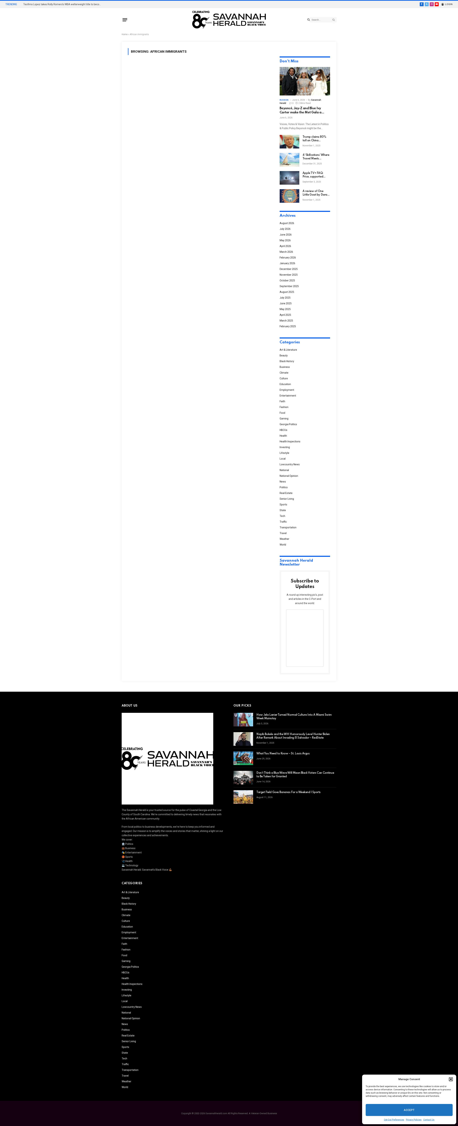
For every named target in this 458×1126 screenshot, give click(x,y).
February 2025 (288, 326)
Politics (284, 487)
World (283, 544)
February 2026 (288, 257)
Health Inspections (290, 441)
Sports (283, 504)
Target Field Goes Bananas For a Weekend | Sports (288, 792)
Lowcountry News (290, 464)
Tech (282, 516)
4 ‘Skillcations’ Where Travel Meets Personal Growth (316, 157)
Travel (283, 533)
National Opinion (289, 475)
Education (285, 384)
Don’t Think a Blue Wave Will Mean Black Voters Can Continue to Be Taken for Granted (295, 775)
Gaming (284, 418)
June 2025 (286, 303)
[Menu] (125, 20)
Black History (287, 361)
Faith (282, 401)
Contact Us (428, 1119)
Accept (409, 1110)
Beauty (284, 355)
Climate (284, 372)
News (283, 481)
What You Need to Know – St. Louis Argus (283, 753)
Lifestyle (284, 453)
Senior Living (287, 498)
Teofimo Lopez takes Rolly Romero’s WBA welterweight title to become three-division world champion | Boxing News (63, 4)
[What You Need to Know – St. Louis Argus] (243, 758)
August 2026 (287, 223)
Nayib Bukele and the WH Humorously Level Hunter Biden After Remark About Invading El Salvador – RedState (293, 736)
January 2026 (287, 263)
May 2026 (285, 240)
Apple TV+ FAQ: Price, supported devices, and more (314, 175)
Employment (287, 389)
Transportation (288, 527)
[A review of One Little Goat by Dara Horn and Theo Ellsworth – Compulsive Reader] (289, 196)
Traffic (283, 521)
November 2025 (289, 274)
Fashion (284, 100)
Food (282, 412)
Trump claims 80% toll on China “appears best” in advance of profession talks (314, 139)
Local (283, 458)
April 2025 (285, 314)
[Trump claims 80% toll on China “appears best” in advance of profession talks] (289, 141)
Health (283, 435)
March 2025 (286, 320)
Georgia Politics (288, 424)
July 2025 (285, 297)
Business (285, 367)
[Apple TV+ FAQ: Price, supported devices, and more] (289, 178)
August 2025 (287, 291)
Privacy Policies (414, 1119)
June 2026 (286, 234)
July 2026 (285, 228)
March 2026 (286, 251)
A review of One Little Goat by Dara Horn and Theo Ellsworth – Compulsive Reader (315, 193)
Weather (284, 538)
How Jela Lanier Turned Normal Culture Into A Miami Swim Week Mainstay (294, 717)
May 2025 (285, 309)
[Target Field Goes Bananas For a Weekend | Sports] (243, 797)
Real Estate (286, 493)
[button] (451, 1079)
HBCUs (283, 430)
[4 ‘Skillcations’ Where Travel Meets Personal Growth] (289, 160)
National (284, 470)
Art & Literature (288, 349)
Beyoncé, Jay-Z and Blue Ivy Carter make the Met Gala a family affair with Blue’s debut (302, 110)
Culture (284, 378)
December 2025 (289, 269)
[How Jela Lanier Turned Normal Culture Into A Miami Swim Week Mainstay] (243, 719)
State (283, 510)
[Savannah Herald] (229, 19)
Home (125, 34)
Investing (285, 447)
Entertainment (288, 395)
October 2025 (287, 280)
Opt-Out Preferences (394, 1119)
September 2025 (289, 286)
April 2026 (285, 246)
